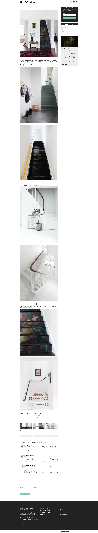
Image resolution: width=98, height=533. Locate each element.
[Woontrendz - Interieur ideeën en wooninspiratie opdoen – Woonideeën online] (30, 2)
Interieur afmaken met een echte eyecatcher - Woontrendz (37, 461)
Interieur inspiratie (64, 27)
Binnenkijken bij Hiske (25, 430)
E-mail (34, 487)
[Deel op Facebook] (37, 417)
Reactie (21, 478)
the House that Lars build (26, 307)
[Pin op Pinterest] (40, 417)
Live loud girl (29, 412)
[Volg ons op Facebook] (71, 1)
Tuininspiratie (63, 29)
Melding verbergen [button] (64, 531)
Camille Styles (38, 413)
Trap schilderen (49, 430)
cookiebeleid (58, 531)
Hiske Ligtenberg (39, 7)
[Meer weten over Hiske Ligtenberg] (69, 41)
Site (46, 487)
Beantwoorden (55, 459)
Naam (21, 487)
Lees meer (74, 62)
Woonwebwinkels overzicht (66, 31)
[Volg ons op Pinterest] (77, 1)
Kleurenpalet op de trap (38, 430)
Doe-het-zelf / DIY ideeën (65, 33)
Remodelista (38, 412)
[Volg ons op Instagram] (74, 1)
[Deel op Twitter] (38, 417)
